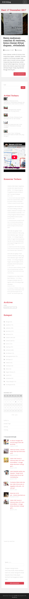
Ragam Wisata (9, 372)
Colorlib (15, 595)
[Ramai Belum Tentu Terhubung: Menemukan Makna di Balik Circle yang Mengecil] (6, 131)
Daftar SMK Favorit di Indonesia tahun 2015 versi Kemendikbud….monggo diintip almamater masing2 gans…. (17, 504)
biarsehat (8, 331)
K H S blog (6, 2)
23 (18, 407)
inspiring (8, 347)
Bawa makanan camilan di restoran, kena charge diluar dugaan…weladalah (14, 41)
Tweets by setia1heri (9, 541)
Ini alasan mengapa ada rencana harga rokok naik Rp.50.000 (16, 442)
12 (7, 404)
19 (7, 407)
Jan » (16, 415)
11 (5, 404)
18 (5, 407)
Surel (8, 562)
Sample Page (7, 423)
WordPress (14, 597)
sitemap (6, 426)
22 (15, 407)
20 (10, 407)
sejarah (8, 375)
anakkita (8, 325)
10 (21, 402)
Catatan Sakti (9, 337)
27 (10, 410)
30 (18, 410)
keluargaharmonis (10, 356)
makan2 (8, 362)
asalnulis (8, 328)
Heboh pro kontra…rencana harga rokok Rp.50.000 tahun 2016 (17, 451)
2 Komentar (19, 50)
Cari (5, 85)
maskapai (8, 366)
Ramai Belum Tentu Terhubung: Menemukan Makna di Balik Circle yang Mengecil (14, 134)
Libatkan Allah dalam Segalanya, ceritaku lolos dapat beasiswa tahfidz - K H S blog (15, 188)
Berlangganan (14, 583)
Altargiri (8, 322)
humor (7, 344)
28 (13, 410)
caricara (8, 334)
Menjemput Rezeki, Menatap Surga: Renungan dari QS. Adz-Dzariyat (13, 117)
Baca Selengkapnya (20, 74)
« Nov (12, 415)
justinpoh (8, 350)
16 (18, 404)
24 (21, 407)
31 (21, 410)
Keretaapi (8, 359)
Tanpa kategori (10, 381)
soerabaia (8, 378)
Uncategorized (9, 384)
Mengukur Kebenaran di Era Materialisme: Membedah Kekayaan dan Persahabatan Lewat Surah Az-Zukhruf (14, 102)
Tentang (6, 430)
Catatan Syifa (9, 340)
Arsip (5, 305)
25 (5, 410)
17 (21, 404)
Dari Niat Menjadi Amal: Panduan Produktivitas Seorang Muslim (12, 110)
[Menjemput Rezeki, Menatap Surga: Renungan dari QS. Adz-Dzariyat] (6, 114)
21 (13, 407)
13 (10, 404)
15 (15, 404)
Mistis (7, 369)
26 (7, 410)
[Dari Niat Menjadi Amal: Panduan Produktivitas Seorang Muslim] (6, 107)
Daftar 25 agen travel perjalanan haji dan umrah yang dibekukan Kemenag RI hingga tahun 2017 (15, 241)
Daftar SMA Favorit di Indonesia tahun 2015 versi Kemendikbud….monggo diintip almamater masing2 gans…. (17, 462)
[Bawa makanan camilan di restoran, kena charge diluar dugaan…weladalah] (14, 24)
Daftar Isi (6, 420)
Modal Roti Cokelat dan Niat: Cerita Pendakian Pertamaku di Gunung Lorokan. (13, 126)
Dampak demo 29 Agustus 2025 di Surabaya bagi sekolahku (15, 282)
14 (13, 404)
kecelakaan (9, 353)
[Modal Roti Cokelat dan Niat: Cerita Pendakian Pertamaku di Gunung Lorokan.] (6, 122)
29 (15, 410)
